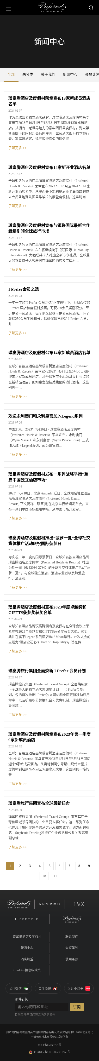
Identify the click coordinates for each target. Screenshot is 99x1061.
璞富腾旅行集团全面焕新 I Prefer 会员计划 (47, 671)
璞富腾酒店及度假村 (27, 936)
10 (44, 876)
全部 (11, 74)
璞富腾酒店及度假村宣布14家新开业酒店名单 (49, 167)
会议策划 (71, 948)
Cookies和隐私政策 (27, 970)
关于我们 (48, 74)
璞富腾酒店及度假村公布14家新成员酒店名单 (49, 352)
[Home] (52, 7)
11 (55, 876)
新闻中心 (70, 74)
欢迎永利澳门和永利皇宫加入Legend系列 (45, 416)
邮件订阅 (21, 999)
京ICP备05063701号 (49, 1045)
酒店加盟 (27, 959)
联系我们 (71, 936)
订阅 (77, 1007)
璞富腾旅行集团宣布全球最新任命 (39, 803)
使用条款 (71, 959)
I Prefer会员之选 (23, 289)
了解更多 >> (17, 148)
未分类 (27, 74)
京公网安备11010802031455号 (52, 1051)
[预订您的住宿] (91, 7)
